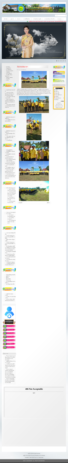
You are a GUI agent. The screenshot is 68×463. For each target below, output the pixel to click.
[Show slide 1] (56, 60)
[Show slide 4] (61, 60)
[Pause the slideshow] (62, 40)
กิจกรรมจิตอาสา (22, 67)
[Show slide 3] (60, 60)
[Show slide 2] (58, 60)
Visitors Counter (59, 107)
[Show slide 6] (65, 60)
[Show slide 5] (63, 60)
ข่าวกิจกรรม (23, 69)
